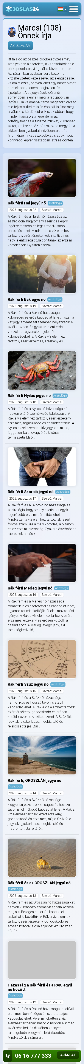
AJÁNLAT (68, 1055)
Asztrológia (55, 203)
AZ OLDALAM (20, 46)
